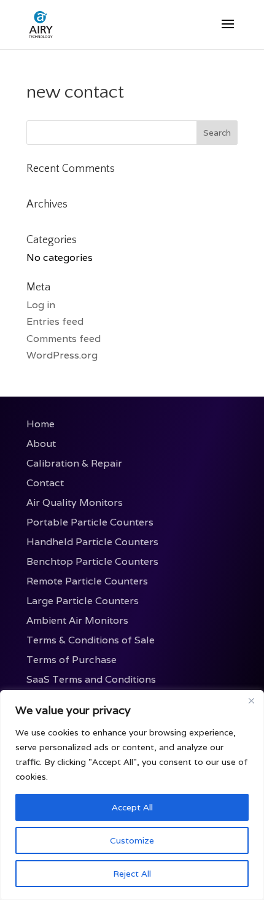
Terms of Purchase (71, 659)
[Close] (251, 700)
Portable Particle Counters (89, 522)
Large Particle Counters (82, 600)
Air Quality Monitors (74, 502)
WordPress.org (62, 355)
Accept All (132, 807)
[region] (132, 795)
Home (40, 423)
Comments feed (63, 338)
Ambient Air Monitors (77, 620)
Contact (45, 482)
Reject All (132, 873)
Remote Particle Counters (87, 581)
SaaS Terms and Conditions (91, 679)
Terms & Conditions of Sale (90, 640)
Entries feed (54, 321)
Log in (40, 304)
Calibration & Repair (74, 463)
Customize (132, 840)
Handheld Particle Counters (92, 541)
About (41, 443)
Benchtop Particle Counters (92, 561)
